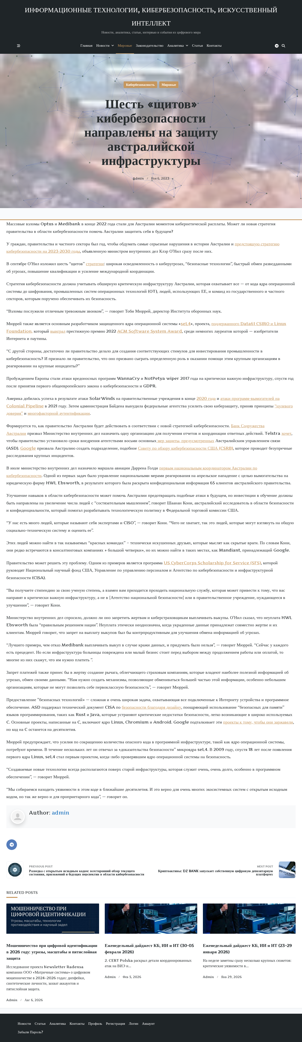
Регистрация (115, 1023)
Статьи (197, 45)
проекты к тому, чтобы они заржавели (258, 722)
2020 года (206, 398)
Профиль (95, 1023)
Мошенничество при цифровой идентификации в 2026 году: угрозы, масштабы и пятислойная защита (51, 952)
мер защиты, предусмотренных (185, 440)
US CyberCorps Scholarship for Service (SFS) (212, 562)
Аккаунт (148, 1023)
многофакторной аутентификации (59, 413)
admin (138, 178)
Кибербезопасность (140, 85)
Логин (133, 1023)
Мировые (125, 45)
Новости (102, 45)
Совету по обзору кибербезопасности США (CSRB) (185, 448)
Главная (86, 45)
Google (28, 448)
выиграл (57, 331)
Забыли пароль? (30, 1032)
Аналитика (175, 45)
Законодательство (150, 45)
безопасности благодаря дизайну (151, 707)
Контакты (214, 45)
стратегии (95, 263)
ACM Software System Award (149, 331)
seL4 (186, 323)
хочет (286, 433)
